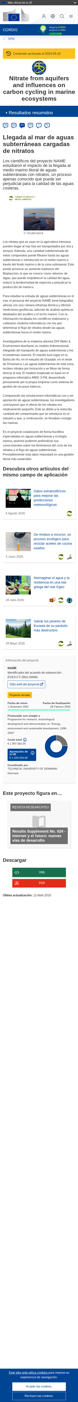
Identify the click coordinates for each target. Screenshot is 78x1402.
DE (5, 125)
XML (42, 872)
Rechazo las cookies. (39, 1395)
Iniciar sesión (44, 16)
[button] (53, 16)
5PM (11, 39)
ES (22, 125)
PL (47, 125)
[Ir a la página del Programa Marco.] (39, 67)
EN (14, 125)
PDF (42, 883)
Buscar (62, 16)
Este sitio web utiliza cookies (28, 1372)
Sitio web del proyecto (24, 685)
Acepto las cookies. (39, 1386)
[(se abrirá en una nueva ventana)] (16, 14)
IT (39, 125)
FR (30, 125)
